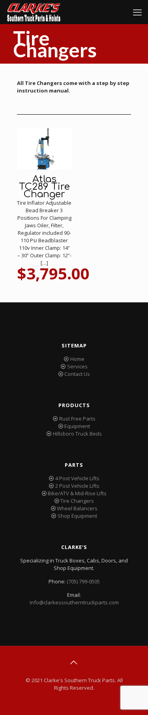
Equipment (77, 426)
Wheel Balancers (77, 508)
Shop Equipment (77, 515)
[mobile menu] (137, 12)
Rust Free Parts (77, 418)
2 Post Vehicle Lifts (77, 485)
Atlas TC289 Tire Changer (44, 187)
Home (77, 358)
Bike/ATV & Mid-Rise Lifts (77, 493)
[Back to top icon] (74, 662)
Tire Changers (77, 500)
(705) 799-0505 (83, 581)
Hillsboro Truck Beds (77, 433)
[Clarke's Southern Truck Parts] (34, 12)
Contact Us (77, 373)
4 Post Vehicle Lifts (77, 478)
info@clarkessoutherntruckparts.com (74, 602)
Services (77, 366)
